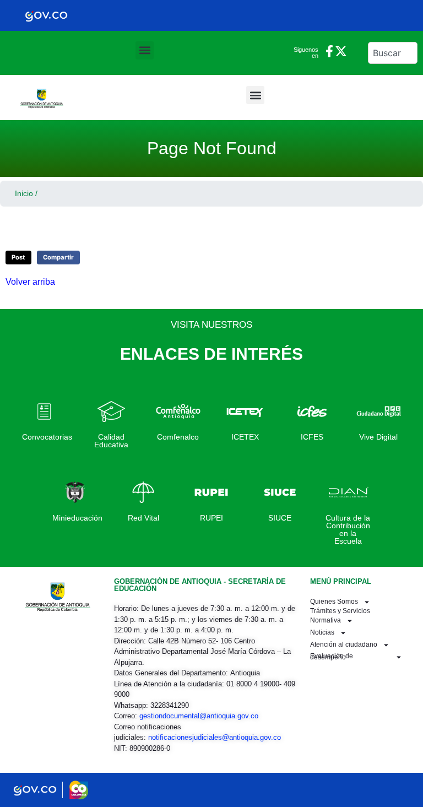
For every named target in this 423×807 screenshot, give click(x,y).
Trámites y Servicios (340, 611)
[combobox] (392, 53)
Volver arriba (30, 281)
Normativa (325, 620)
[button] (144, 50)
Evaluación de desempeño (331, 656)
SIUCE (279, 517)
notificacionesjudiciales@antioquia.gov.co (214, 737)
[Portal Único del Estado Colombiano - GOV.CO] (46, 15)
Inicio (24, 193)
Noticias (322, 632)
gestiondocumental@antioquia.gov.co (198, 716)
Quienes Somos (334, 601)
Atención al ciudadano (343, 644)
